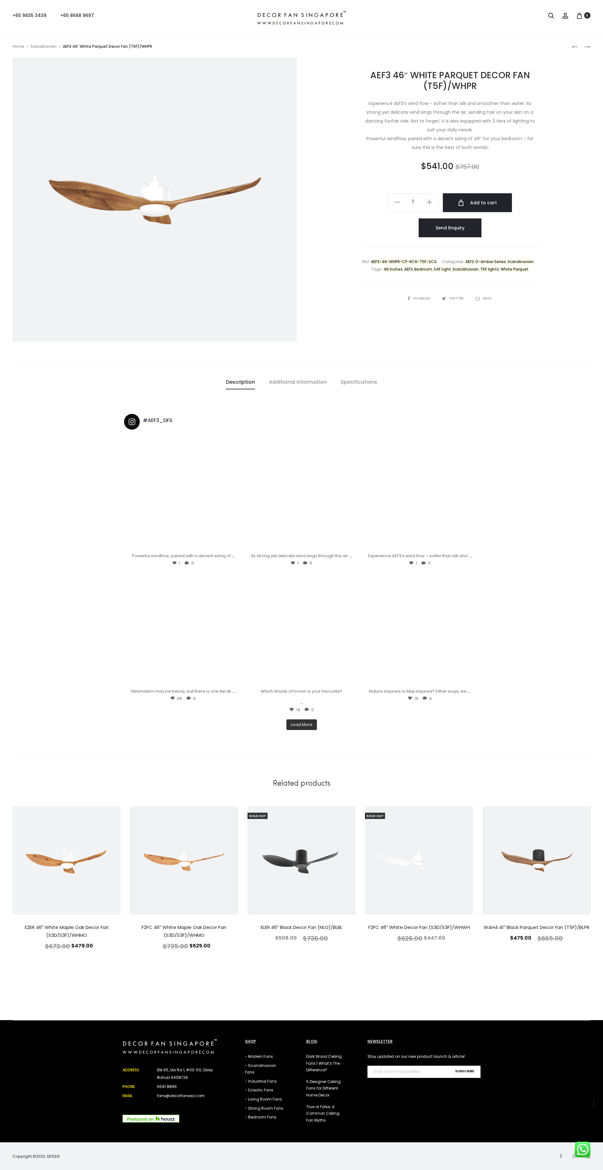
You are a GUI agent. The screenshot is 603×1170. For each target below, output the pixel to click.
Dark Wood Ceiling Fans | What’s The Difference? (324, 1063)
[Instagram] (233, 543)
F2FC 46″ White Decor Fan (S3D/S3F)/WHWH (419, 927)
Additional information (298, 382)
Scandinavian (43, 46)
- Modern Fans (259, 1056)
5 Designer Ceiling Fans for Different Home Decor (323, 1088)
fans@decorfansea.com (181, 1095)
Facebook (422, 298)
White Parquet (515, 269)
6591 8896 (167, 1086)
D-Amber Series (490, 261)
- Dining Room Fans (264, 1108)
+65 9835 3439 (29, 15)
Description (240, 382)
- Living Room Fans (263, 1099)
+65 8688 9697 (77, 15)
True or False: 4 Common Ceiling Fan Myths (323, 1113)
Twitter (456, 298)
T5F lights (489, 269)
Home (18, 46)
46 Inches (393, 269)
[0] (579, 15)
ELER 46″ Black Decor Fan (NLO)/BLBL (301, 927)
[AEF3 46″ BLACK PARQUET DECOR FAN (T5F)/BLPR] (584, 46)
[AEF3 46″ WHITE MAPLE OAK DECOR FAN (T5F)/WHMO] (575, 46)
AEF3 (469, 261)
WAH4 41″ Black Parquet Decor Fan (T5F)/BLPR (536, 927)
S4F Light (442, 269)
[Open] (183, 493)
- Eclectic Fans (259, 1090)
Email (487, 298)
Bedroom (423, 269)
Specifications (358, 382)
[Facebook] (561, 1156)
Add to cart (483, 203)
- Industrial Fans (261, 1081)
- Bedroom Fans (260, 1117)
